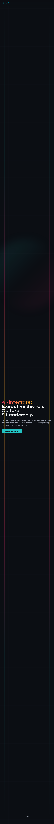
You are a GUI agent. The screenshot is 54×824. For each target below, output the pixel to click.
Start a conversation (11, 431)
